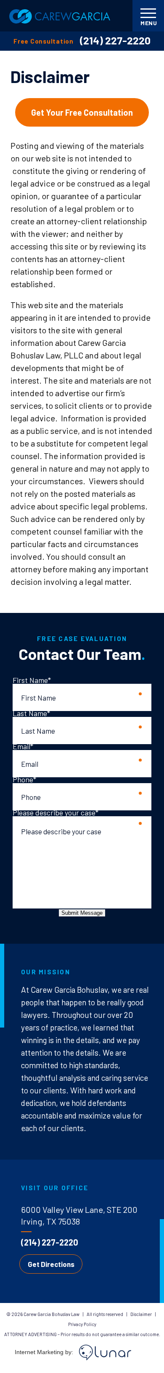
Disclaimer (141, 1314)
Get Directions (51, 1264)
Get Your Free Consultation (82, 112)
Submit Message (82, 913)
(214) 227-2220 (115, 40)
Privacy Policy (82, 1324)
